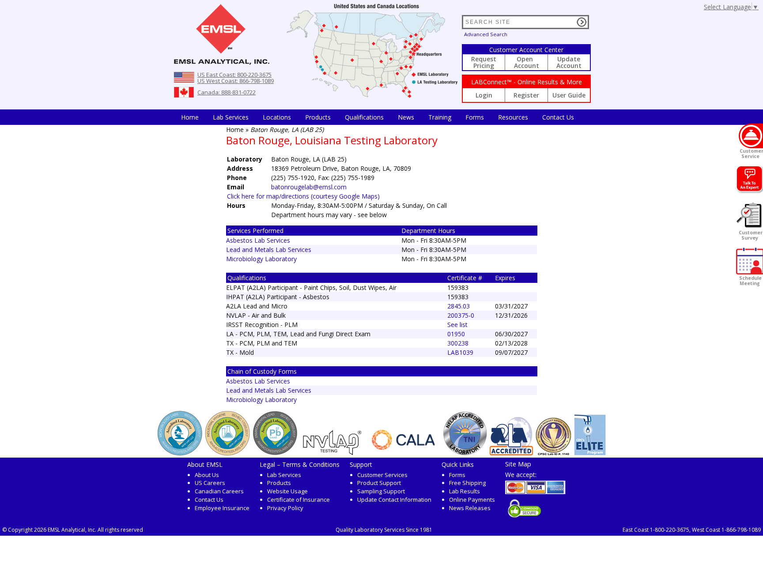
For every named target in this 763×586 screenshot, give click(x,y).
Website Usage (287, 491)
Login (484, 95)
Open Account (526, 62)
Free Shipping (467, 483)
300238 (457, 343)
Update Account (569, 62)
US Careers (210, 483)
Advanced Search (485, 34)
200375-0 (460, 315)
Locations (277, 117)
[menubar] (377, 117)
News (406, 117)
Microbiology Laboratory (261, 259)
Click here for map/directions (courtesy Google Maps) (303, 196)
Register (526, 95)
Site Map (518, 463)
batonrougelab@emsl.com (309, 187)
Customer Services (382, 475)
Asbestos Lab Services (258, 240)
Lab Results (464, 491)
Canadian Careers (219, 491)
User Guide (568, 95)
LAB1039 (460, 352)
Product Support (379, 483)
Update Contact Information (394, 499)
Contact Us (558, 117)
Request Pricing (483, 62)
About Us (207, 475)
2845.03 (458, 306)
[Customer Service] (751, 136)
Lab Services (284, 475)
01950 (456, 334)
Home (190, 117)
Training (439, 117)
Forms (474, 117)
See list (457, 324)
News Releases (470, 508)
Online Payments (472, 499)
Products (318, 117)
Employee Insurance (222, 508)
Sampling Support (381, 491)
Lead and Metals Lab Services (268, 249)
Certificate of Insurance (298, 499)
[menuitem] (190, 117)
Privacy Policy (285, 508)
